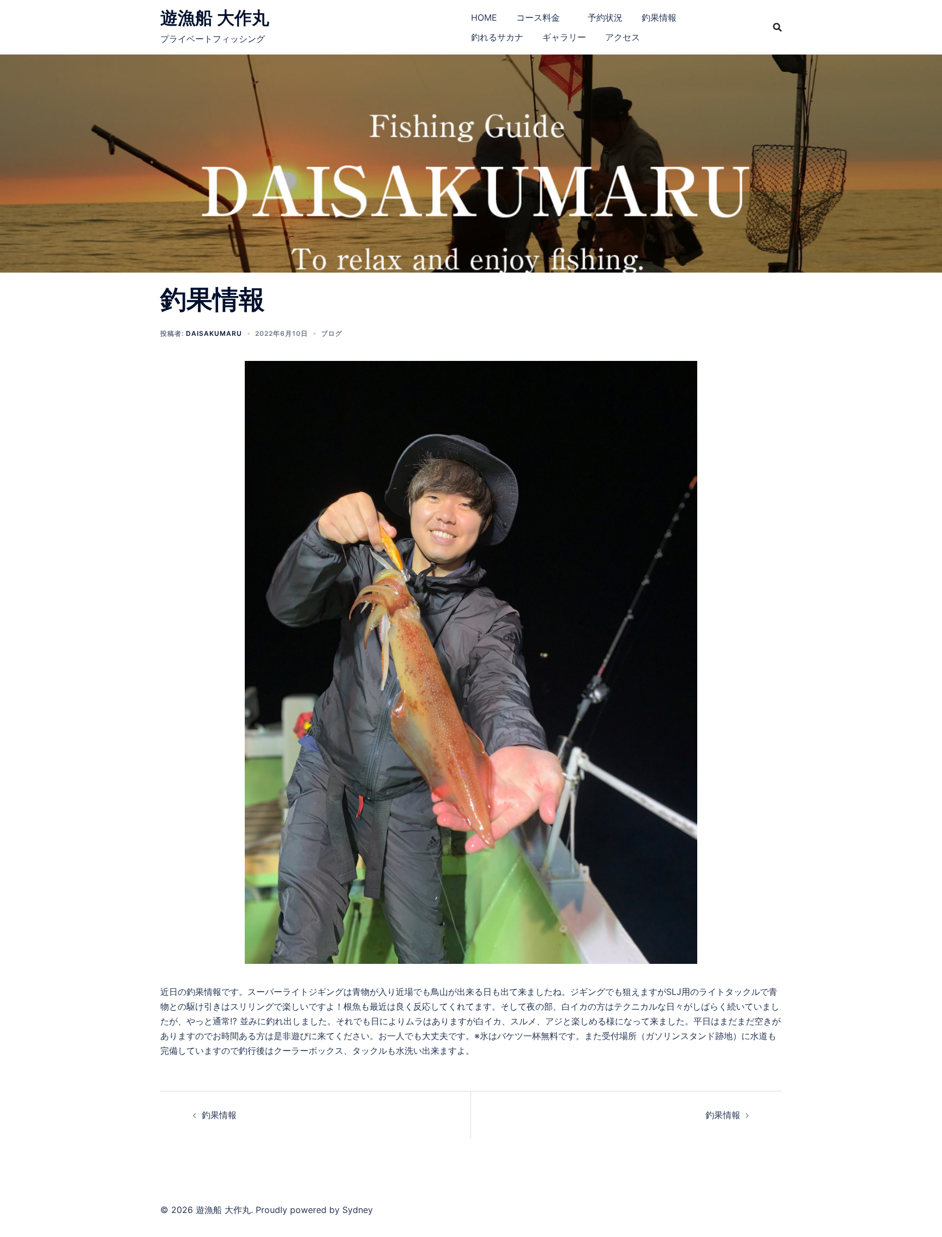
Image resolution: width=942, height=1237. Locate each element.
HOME (484, 17)
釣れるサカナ (497, 37)
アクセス (622, 37)
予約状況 (605, 17)
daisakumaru (214, 333)
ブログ (331, 333)
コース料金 (542, 17)
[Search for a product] (777, 27)
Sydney (357, 1209)
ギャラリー (564, 37)
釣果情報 (659, 17)
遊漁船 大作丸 (214, 17)
